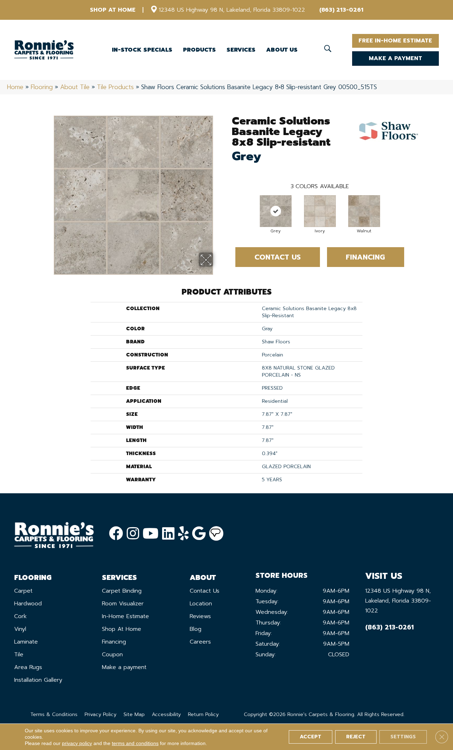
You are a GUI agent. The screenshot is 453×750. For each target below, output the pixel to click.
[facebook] (116, 533)
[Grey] (275, 211)
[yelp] (183, 533)
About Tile (75, 87)
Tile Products (115, 87)
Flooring (42, 87)
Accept (310, 736)
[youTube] (151, 533)
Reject (356, 736)
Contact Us (277, 257)
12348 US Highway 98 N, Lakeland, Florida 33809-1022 (232, 10)
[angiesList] (216, 533)
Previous (228, 204)
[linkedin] (168, 533)
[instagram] (133, 533)
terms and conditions (135, 743)
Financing (365, 257)
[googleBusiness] (199, 533)
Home (15, 87)
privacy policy (77, 743)
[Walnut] (364, 211)
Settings (403, 736)
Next (411, 204)
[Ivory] (320, 211)
